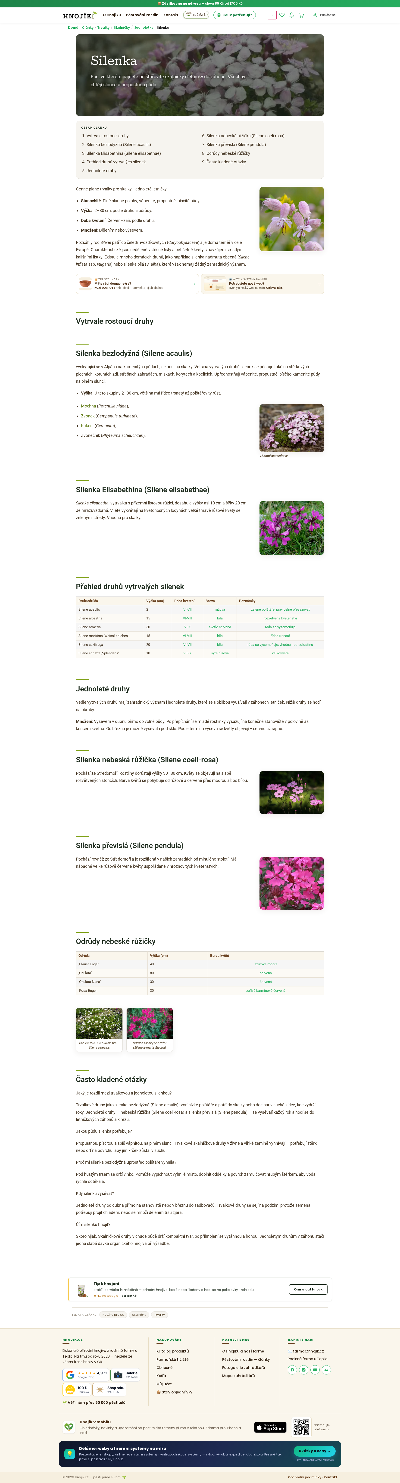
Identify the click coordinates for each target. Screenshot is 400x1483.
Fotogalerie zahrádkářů (243, 1367)
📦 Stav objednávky (174, 1392)
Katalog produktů (172, 1351)
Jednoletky (143, 27)
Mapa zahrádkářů (238, 1375)
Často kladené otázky (226, 161)
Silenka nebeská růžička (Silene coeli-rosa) (245, 135)
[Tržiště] (196, 15)
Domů (73, 27)
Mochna (88, 406)
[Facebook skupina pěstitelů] (326, 1369)
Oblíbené (164, 1367)
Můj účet (164, 1384)
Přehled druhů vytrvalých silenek (116, 161)
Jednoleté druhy (101, 170)
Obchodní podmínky (304, 1477)
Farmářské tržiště (172, 1359)
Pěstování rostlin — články (246, 1359)
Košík (161, 1375)
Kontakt (170, 14)
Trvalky (103, 27)
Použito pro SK (113, 1314)
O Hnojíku (112, 14)
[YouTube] (315, 1369)
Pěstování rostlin (142, 14)
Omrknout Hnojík (308, 1289)
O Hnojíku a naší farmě (243, 1351)
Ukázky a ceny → (315, 1451)
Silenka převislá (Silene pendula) (236, 144)
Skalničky (122, 27)
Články (88, 27)
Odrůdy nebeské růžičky (228, 153)
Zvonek (88, 415)
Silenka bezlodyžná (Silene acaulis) (119, 144)
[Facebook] (292, 1369)
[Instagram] (303, 1369)
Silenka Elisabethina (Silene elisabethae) (124, 153)
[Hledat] (272, 15)
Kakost (87, 425)
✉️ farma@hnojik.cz (306, 1351)
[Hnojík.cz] (80, 15)
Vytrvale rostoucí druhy (108, 135)
